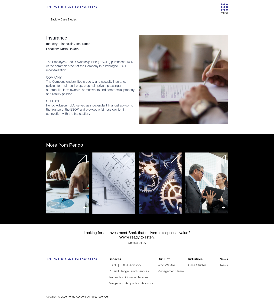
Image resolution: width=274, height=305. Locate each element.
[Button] (224, 7)
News (224, 265)
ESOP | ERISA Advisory (125, 265)
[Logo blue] (71, 7)
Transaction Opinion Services (128, 277)
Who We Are (166, 265)
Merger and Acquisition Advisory (131, 283)
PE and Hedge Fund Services (129, 271)
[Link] (67, 183)
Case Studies (197, 265)
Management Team (171, 271)
